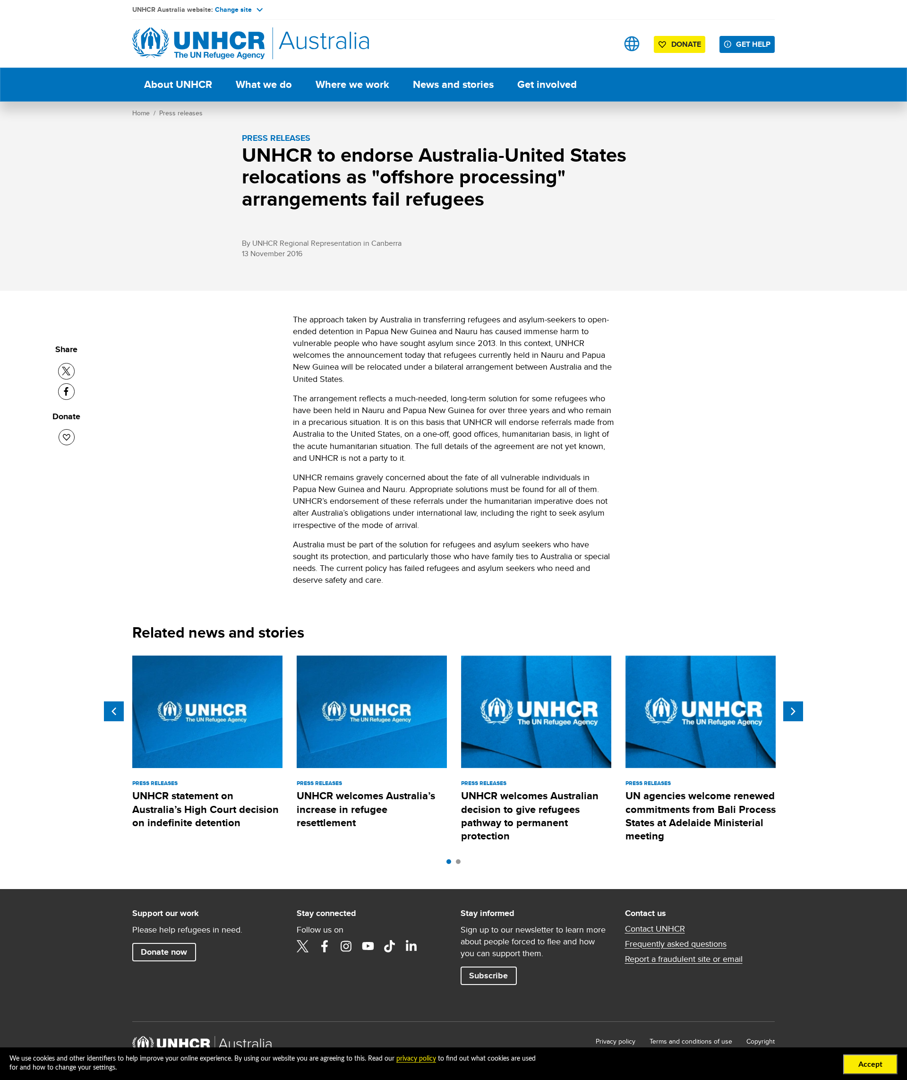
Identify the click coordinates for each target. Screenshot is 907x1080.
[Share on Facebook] (66, 391)
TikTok (390, 946)
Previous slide (114, 711)
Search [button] (602, 44)
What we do (264, 84)
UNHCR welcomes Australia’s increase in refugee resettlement (366, 809)
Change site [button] (233, 9)
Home (141, 113)
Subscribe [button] (488, 975)
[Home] (198, 44)
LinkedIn (411, 946)
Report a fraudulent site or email (684, 959)
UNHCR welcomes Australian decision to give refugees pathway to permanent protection (530, 816)
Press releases (181, 113)
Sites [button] (632, 44)
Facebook (324, 946)
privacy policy (416, 1058)
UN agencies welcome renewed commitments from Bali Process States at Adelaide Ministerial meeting (700, 816)
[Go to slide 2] (460, 864)
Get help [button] (753, 44)
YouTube (368, 946)
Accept (870, 1064)
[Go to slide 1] (451, 864)
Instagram (346, 946)
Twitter (303, 946)
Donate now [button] (164, 952)
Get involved (547, 84)
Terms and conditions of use (691, 1041)
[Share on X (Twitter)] (66, 371)
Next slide (793, 711)
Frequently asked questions (676, 944)
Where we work (352, 84)
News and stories (453, 84)
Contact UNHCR (655, 929)
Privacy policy (615, 1041)
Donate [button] (686, 44)
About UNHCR (178, 84)
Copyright (760, 1041)
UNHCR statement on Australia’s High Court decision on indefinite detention (205, 809)
